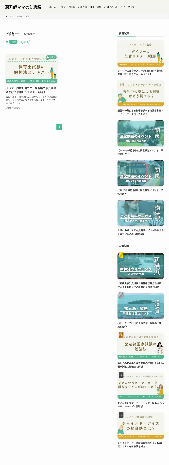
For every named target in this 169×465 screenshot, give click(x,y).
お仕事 (13, 41)
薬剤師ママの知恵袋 (23, 7)
